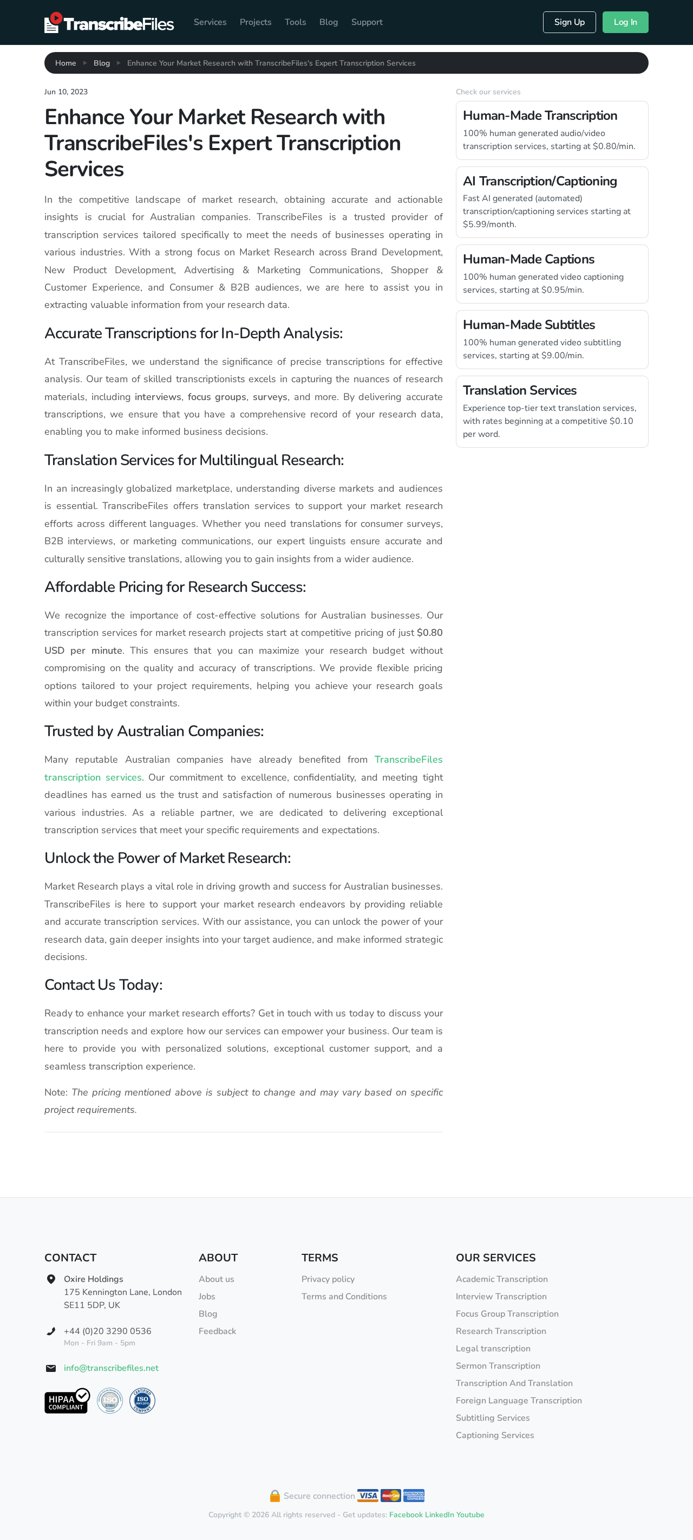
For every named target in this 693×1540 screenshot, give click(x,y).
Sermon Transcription (498, 1366)
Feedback (217, 1331)
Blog (328, 22)
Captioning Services (495, 1435)
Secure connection (318, 1496)
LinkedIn (439, 1515)
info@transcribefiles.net (111, 1368)
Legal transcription (493, 1349)
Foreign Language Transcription (519, 1401)
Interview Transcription (501, 1297)
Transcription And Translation (514, 1383)
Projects (256, 22)
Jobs (207, 1297)
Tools (295, 22)
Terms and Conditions (344, 1297)
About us (216, 1279)
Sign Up (569, 22)
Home (65, 63)
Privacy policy (328, 1279)
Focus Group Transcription (507, 1314)
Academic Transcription (502, 1279)
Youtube (470, 1515)
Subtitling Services (493, 1418)
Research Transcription (501, 1331)
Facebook (406, 1515)
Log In (625, 22)
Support (367, 22)
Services (210, 22)
